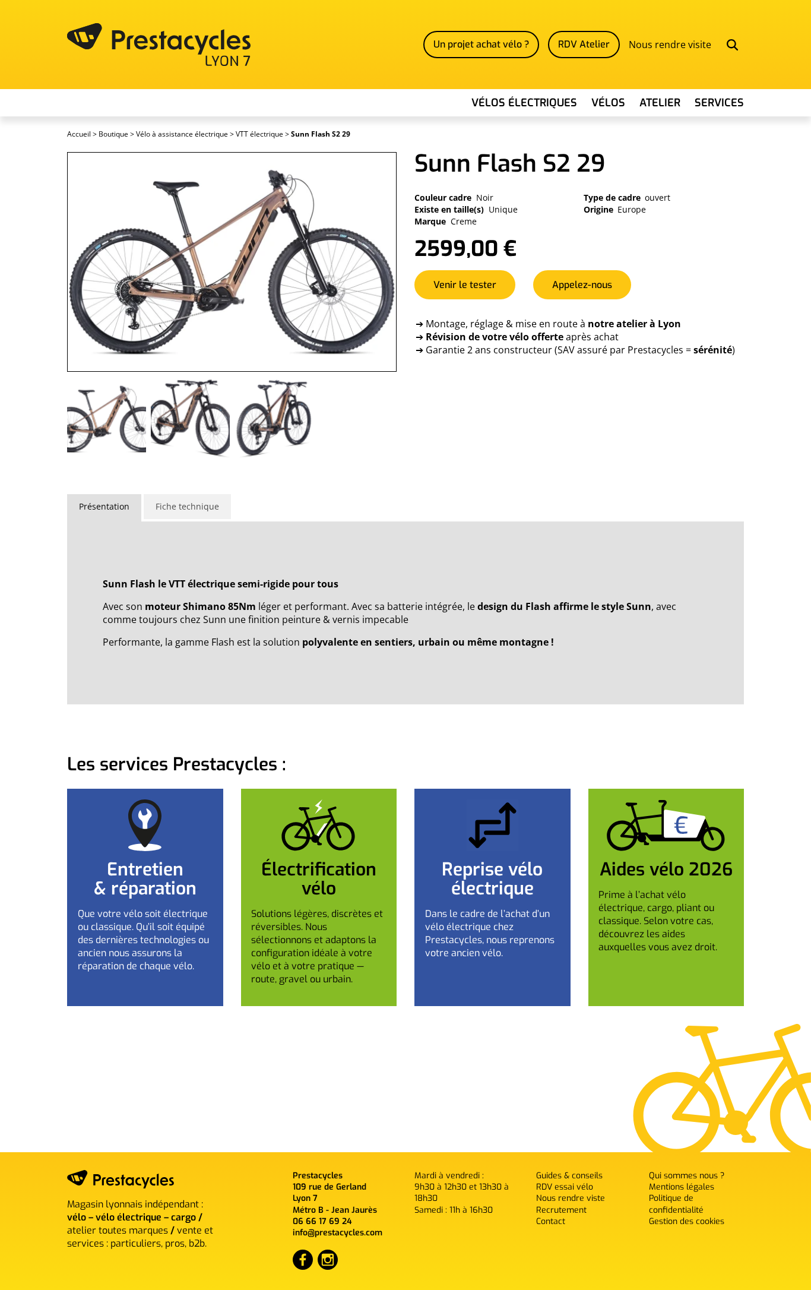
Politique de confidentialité (676, 1204)
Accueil (79, 134)
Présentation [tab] (104, 506)
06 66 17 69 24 (322, 1221)
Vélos (608, 103)
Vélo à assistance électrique (182, 134)
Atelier (659, 103)
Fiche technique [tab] (187, 506)
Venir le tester (464, 285)
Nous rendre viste (570, 1198)
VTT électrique (259, 134)
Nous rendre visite (670, 44)
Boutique (113, 134)
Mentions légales (681, 1187)
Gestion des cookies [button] (686, 1221)
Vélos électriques (524, 103)
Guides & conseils (569, 1175)
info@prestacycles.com (337, 1232)
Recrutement (561, 1210)
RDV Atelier (584, 44)
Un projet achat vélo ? (481, 44)
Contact (550, 1221)
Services (719, 103)
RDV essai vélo (564, 1187)
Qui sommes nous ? (686, 1175)
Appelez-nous (582, 285)
